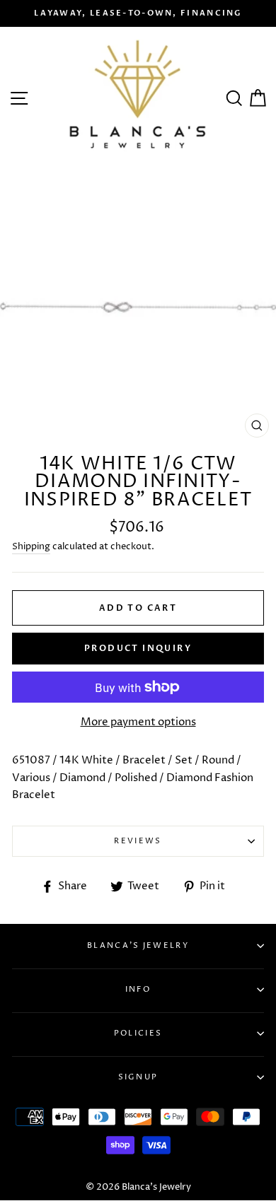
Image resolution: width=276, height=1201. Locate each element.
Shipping (31, 546)
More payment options (138, 722)
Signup (138, 1077)
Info (138, 989)
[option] (138, 13)
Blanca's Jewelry (138, 945)
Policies (138, 1033)
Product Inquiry (138, 648)
